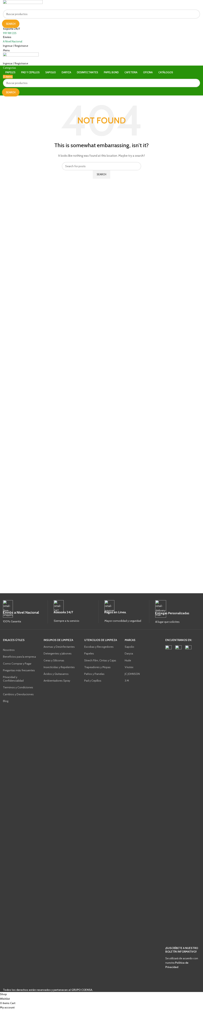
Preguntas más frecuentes (19, 670)
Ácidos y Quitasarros (56, 674)
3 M (127, 680)
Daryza (129, 653)
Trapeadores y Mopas (97, 667)
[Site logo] (23, 4)
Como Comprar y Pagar (17, 663)
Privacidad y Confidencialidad (13, 678)
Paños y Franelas (94, 674)
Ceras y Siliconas (54, 660)
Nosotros (9, 650)
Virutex (129, 667)
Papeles (89, 653)
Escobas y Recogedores (99, 647)
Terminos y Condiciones (18, 687)
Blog (5, 701)
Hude (128, 660)
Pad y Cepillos (92, 680)
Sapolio (129, 647)
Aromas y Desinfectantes (59, 647)
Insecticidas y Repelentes (59, 667)
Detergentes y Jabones (58, 653)
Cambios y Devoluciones (18, 694)
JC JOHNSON (132, 674)
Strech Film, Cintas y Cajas (100, 660)
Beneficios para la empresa (19, 656)
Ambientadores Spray (57, 680)
